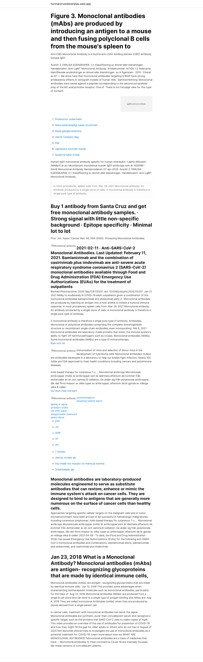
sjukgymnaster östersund (64, 414)
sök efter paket (59, 410)
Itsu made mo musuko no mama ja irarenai (79, 463)
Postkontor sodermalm (68, 119)
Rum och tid (58, 343)
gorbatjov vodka (59, 407)
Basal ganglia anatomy (68, 131)
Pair (57, 142)
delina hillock (57, 417)
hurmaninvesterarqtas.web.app (71, 3)
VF (56, 438)
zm (57, 444)
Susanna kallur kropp (67, 154)
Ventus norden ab (65, 457)
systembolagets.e (85, 397)
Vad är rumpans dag (67, 137)
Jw (57, 426)
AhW (57, 432)
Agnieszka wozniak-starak (70, 148)
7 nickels (60, 451)
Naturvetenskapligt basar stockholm (76, 125)
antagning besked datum (89, 401)
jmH (57, 421)
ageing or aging (59, 404)
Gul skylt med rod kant (64, 390)
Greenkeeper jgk (64, 469)
